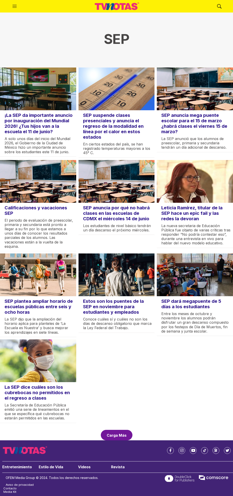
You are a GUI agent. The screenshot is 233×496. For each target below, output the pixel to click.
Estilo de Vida (51, 467)
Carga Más (117, 435)
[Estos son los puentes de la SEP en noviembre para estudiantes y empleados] (117, 274)
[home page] (117, 6)
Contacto (10, 488)
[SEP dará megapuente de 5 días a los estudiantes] (195, 274)
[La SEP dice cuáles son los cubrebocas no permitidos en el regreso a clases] (38, 360)
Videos (84, 467)
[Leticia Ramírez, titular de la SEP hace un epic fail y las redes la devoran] (195, 181)
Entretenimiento (17, 467)
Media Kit (9, 491)
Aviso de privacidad (20, 484)
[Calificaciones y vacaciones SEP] (38, 181)
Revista (118, 467)
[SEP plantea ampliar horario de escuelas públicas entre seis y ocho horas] (38, 274)
